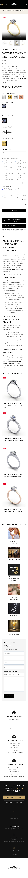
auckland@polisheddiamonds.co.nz (14, 728)
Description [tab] (6, 236)
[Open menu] (26, 4)
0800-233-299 (14, 726)
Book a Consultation (14, 797)
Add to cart (14, 210)
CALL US (6, 4)
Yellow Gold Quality (7, 186)
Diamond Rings (10, 229)
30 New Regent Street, (14, 768)
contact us (23, 78)
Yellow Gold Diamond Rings (18, 230)
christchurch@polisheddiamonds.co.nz (14, 776)
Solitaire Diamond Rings (7, 230)
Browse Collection (14, 802)
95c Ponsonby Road (14, 719)
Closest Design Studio (10, 671)
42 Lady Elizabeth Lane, (14, 743)
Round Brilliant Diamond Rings (19, 229)
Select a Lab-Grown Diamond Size (10, 158)
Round (5, 232)
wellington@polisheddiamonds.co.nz (14, 752)
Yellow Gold (9, 232)
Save (5, 17)
